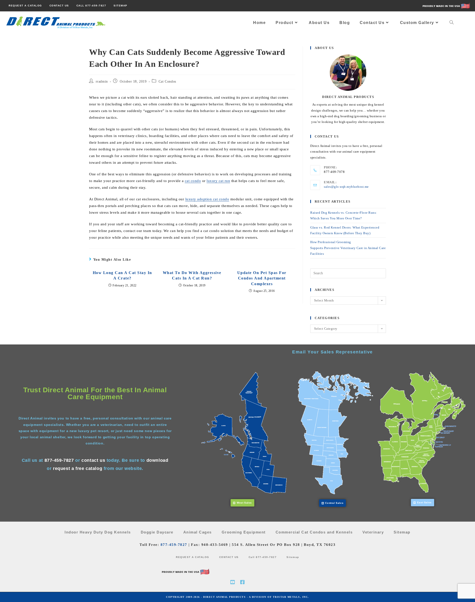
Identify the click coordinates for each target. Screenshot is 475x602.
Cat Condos (167, 81)
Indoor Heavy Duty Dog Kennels (98, 532)
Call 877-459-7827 (263, 557)
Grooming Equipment (244, 532)
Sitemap (402, 532)
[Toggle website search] (452, 22)
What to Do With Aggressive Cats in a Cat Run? (192, 275)
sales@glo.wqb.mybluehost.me (346, 186)
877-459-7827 (59, 460)
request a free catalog (77, 468)
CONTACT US (229, 557)
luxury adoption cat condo (207, 199)
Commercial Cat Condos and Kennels (314, 532)
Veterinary (373, 532)
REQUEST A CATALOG (192, 557)
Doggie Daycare (157, 532)
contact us (93, 460)
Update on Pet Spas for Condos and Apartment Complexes (261, 278)
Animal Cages (197, 532)
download (157, 460)
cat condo (193, 181)
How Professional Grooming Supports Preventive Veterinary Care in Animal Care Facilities (348, 247)
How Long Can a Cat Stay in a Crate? (122, 275)
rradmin (102, 81)
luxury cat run (218, 181)
